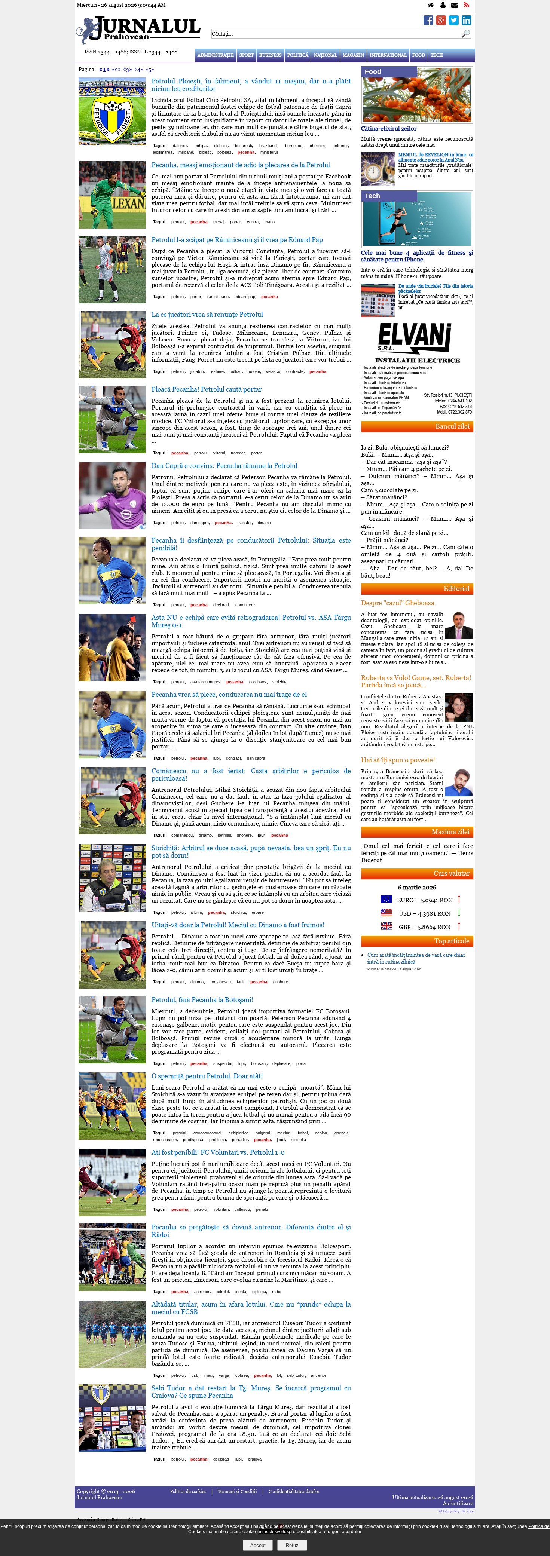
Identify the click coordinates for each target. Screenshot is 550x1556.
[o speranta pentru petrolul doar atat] (112, 1137)
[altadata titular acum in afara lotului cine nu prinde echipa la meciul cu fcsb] (112, 1366)
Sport (246, 55)
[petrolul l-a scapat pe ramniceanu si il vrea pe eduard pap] (112, 301)
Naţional (325, 55)
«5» (150, 69)
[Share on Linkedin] (466, 23)
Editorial (457, 588)
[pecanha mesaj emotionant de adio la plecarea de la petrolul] (112, 226)
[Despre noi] (443, 5)
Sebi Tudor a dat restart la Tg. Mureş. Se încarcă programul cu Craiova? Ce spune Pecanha (251, 1391)
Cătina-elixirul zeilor (389, 128)
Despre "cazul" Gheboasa (397, 603)
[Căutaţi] (465, 36)
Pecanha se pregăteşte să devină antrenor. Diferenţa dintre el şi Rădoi (251, 1230)
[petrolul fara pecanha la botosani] (112, 1061)
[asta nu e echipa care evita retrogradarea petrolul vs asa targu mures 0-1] (112, 679)
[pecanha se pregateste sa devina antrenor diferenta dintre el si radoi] (112, 1289)
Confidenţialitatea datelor (294, 1491)
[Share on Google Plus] (441, 23)
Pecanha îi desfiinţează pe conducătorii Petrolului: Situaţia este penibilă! (251, 544)
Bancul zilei (453, 426)
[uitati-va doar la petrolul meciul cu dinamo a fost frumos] (112, 986)
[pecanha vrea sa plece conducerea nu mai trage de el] (112, 756)
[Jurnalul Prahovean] (431, 5)
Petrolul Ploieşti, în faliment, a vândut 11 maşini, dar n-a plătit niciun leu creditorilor (251, 84)
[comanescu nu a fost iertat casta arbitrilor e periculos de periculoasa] (112, 832)
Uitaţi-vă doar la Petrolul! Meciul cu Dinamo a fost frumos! (238, 925)
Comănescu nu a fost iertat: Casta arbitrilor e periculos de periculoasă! (251, 774)
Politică (297, 55)
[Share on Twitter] (454, 23)
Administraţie (216, 55)
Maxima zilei (451, 832)
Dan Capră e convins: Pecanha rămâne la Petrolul (224, 465)
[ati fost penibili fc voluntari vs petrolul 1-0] (112, 1214)
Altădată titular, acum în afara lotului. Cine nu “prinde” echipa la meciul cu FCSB (251, 1307)
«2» (116, 69)
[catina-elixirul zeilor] (417, 122)
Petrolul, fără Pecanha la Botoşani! (203, 1000)
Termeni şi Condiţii (237, 1491)
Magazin (353, 55)
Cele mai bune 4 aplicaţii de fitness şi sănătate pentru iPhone (417, 256)
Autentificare (458, 1503)
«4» (138, 69)
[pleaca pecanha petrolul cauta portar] (112, 451)
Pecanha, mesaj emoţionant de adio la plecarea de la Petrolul (241, 165)
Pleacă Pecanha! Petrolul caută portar (207, 389)
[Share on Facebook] (428, 23)
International (388, 55)
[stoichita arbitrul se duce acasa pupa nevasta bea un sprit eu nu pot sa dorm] (112, 909)
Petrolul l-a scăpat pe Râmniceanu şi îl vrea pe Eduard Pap (237, 239)
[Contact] (454, 5)
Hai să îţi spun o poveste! (398, 760)
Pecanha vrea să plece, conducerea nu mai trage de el (229, 694)
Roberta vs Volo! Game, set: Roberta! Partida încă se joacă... (416, 681)
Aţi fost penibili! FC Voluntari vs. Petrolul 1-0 (218, 1152)
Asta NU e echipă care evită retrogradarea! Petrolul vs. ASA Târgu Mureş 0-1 (251, 621)
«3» (127, 69)
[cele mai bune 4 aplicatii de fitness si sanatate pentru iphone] (417, 246)
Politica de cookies (188, 1491)
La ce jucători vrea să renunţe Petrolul (207, 314)
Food (418, 55)
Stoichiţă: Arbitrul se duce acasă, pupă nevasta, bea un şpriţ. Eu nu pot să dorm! (251, 851)
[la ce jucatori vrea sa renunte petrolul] (112, 376)
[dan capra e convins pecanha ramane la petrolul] (112, 527)
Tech (437, 55)
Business (270, 55)
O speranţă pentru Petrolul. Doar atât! (207, 1076)
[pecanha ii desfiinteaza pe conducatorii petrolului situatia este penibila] (112, 602)
